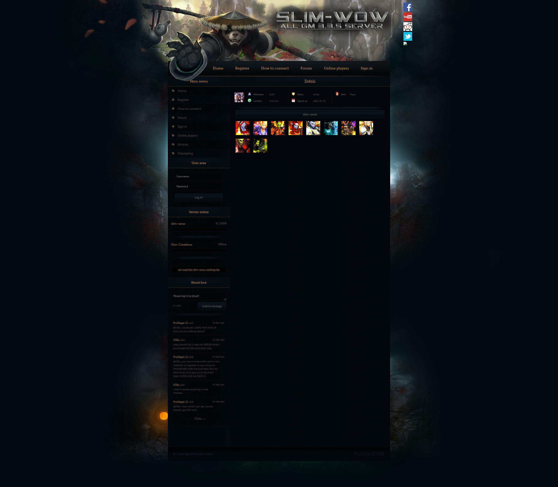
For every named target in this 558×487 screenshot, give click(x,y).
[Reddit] (407, 30)
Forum (306, 68)
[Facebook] (407, 10)
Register (242, 68)
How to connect (275, 68)
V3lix (176, 340)
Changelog (185, 153)
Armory (183, 144)
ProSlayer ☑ (180, 323)
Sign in (367, 68)
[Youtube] (407, 20)
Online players (336, 68)
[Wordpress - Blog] (405, 44)
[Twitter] (407, 39)
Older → (200, 418)
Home (218, 68)
